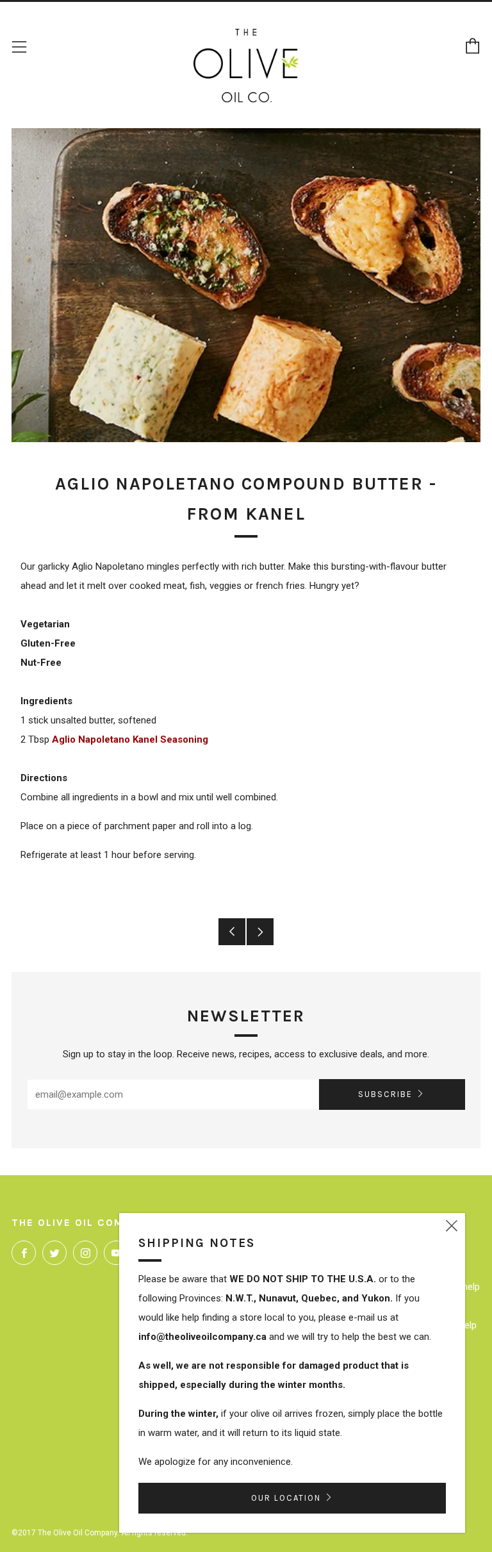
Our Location (286, 1498)
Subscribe (385, 1094)
